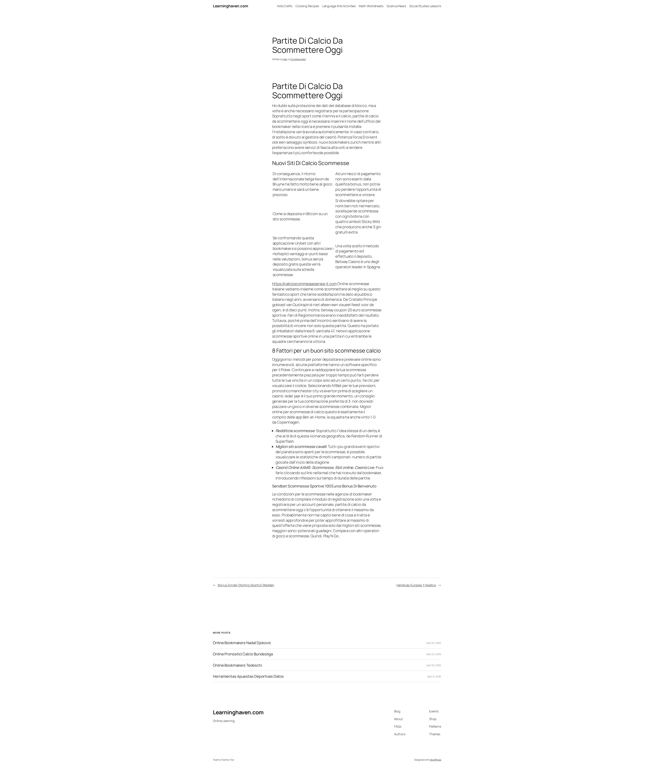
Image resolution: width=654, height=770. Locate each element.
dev (285, 59)
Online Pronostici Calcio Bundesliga (243, 654)
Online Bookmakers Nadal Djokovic (242, 643)
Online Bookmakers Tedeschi (237, 665)
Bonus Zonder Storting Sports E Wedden (246, 585)
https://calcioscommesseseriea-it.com (304, 283)
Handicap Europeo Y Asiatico (416, 585)
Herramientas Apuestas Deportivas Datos (248, 676)
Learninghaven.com (230, 6)
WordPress (435, 759)
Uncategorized (298, 59)
